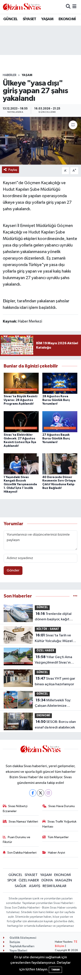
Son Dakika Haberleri (22, 852)
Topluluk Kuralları (21, 946)
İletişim (14, 942)
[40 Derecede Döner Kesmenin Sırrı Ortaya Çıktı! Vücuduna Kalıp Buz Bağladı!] (59, 464)
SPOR (11, 880)
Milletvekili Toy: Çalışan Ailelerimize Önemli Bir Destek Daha (54, 703)
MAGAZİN (63, 880)
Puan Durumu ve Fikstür (16, 840)
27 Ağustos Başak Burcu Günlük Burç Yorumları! (56, 438)
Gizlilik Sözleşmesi (22, 938)
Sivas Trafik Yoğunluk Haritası (59, 824)
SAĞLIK (20, 886)
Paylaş (12, 169)
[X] (40, 792)
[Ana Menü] (74, 7)
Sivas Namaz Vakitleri (23, 821)
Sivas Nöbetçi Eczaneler (15, 808)
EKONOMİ (67, 19)
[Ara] (68, 7)
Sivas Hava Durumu (61, 806)
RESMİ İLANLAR (54, 886)
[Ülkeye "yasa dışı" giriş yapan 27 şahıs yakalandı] (40, 141)
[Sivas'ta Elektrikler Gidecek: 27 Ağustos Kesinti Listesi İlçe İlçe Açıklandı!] (21, 422)
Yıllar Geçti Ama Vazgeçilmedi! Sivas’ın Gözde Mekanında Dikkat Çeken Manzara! (55, 660)
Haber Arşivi (56, 852)
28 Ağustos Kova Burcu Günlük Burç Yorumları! (56, 400)
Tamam (55, 969)
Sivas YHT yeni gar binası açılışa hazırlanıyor (55, 681)
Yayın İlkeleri (18, 950)
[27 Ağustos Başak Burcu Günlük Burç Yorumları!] (59, 422)
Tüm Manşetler (58, 837)
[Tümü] (75, 596)
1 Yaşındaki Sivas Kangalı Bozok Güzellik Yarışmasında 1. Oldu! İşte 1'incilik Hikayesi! (20, 484)
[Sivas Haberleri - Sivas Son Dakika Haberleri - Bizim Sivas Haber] (22, 7)
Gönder (13, 570)
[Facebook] (32, 792)
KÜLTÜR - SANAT (48, 629)
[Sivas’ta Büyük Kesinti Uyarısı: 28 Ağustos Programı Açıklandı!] (21, 383)
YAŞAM (47, 19)
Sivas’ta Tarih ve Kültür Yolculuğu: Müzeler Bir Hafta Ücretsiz (55, 638)
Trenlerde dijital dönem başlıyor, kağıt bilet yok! (53, 617)
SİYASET (29, 19)
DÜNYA (47, 880)
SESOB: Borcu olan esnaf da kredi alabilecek (55, 724)
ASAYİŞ (34, 886)
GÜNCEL (10, 19)
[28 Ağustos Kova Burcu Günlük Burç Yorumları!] (59, 383)
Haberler (9, 75)
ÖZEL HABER (45, 650)
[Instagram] (48, 792)
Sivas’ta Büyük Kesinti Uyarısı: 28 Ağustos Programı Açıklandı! (20, 400)
